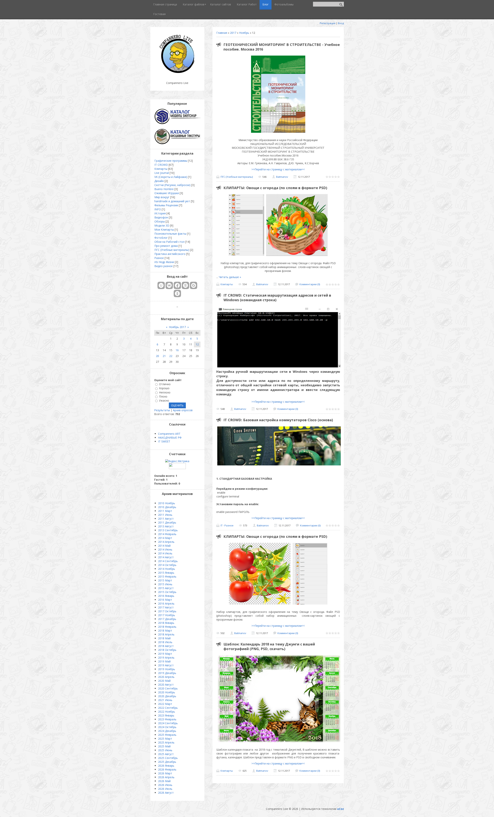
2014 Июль (165, 553)
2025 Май (164, 746)
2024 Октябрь (167, 727)
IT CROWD (161, 165)
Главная (221, 33)
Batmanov (282, 176)
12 (197, 344)
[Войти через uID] (161, 285)
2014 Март (165, 538)
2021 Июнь (165, 700)
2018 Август (166, 646)
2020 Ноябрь (166, 692)
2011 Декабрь (167, 522)
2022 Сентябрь (168, 708)
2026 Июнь (165, 785)
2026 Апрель (166, 777)
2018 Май (164, 638)
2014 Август (166, 557)
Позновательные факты (170, 233)
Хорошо (164, 388)
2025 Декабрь (167, 762)
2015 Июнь (165, 584)
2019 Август (166, 665)
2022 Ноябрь (166, 711)
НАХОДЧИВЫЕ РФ (170, 437)
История (160, 213)
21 (164, 356)
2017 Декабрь (167, 619)
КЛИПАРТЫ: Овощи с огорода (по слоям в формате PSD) (275, 187)
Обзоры (159, 221)
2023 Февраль (167, 719)
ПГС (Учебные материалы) (237, 176)
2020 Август (166, 684)
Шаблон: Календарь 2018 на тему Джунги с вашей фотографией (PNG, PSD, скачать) (269, 646)
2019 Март (165, 653)
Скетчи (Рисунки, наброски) (172, 185)
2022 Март (165, 704)
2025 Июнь (165, 750)
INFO (157, 209)
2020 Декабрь (167, 696)
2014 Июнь (165, 549)
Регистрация (327, 23)
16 (177, 350)
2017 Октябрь (167, 611)
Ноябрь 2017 (177, 327)
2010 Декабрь (167, 507)
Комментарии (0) (309, 284)
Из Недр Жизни (164, 262)
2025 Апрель (166, 742)
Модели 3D (161, 225)
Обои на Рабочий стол (169, 242)
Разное (159, 258)
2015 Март (165, 580)
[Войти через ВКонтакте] (169, 285)
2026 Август (166, 792)
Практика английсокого (169, 254)
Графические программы (170, 160)
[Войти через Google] (193, 285)
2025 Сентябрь (168, 758)
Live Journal (161, 173)
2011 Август (166, 518)
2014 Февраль (167, 534)
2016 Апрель (166, 603)
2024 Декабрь (167, 731)
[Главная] (177, 73)
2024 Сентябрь (168, 723)
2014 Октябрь (167, 565)
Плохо (163, 396)
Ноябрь (244, 33)
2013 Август (166, 526)
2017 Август (166, 607)
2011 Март (165, 511)
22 (170, 356)
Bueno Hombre (164, 189)
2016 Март (165, 599)
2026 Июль (165, 789)
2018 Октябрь (167, 650)
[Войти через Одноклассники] (177, 293)
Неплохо (164, 392)
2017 (233, 33)
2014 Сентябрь (168, 561)
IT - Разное (227, 525)
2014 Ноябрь (166, 569)
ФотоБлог (161, 237)
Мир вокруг (161, 197)
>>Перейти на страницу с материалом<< (278, 169)
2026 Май (164, 781)
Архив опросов (183, 410)
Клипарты (227, 284)
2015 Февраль (167, 576)
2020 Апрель (166, 677)
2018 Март (165, 630)
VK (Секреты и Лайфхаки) (170, 177)
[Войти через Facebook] (177, 285)
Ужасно (164, 400)
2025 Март (165, 738)
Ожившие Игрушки (166, 193)
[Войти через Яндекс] (185, 285)
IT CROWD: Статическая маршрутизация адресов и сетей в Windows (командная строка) (277, 297)
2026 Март (165, 773)
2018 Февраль (167, 626)
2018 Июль (165, 642)
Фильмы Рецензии (166, 205)
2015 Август (166, 588)
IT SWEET (164, 441)
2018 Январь (166, 623)
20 (157, 356)
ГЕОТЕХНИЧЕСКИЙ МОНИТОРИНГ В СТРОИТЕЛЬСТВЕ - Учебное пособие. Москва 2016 (281, 47)
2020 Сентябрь (168, 688)
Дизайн (159, 181)
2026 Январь (166, 765)
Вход (341, 23)
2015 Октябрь (167, 592)
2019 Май (164, 661)
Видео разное (163, 266)
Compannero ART (169, 434)
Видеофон (161, 217)
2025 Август (166, 754)
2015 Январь (166, 572)
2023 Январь (166, 715)
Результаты (162, 410)
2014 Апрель (166, 542)
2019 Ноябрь (166, 669)
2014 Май (164, 545)
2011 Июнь (165, 515)
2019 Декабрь (167, 673)
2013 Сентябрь (168, 530)
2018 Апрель (166, 634)
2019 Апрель (166, 657)
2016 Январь (166, 596)
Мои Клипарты (164, 229)
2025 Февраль (167, 735)
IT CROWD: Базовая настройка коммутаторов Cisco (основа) (278, 420)
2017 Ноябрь (166, 615)
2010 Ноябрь (166, 503)
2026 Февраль (167, 769)
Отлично (165, 384)
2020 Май (164, 681)
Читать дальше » (230, 277)
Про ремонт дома (166, 246)
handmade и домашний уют (172, 201)
